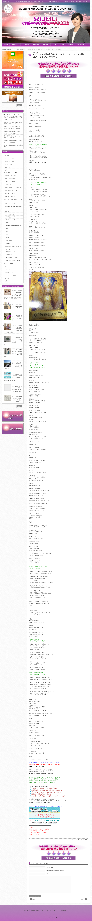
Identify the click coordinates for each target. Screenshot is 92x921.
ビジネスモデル (9, 272)
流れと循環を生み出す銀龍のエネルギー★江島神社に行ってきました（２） (17, 399)
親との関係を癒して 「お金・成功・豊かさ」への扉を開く (13, 136)
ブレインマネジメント (11, 249)
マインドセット (9, 266)
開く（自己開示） (10, 240)
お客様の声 (36, 44)
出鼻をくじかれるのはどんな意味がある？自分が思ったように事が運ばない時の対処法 (13, 365)
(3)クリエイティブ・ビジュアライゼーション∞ (13, 200)
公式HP (6, 44)
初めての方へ (15, 44)
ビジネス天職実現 (8, 263)
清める (7, 237)
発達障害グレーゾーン (11, 217)
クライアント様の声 (17, 49)
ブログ (54, 44)
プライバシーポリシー (52, 910)
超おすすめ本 (8, 167)
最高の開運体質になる (10, 196)
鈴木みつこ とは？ (9, 161)
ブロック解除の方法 (10, 178)
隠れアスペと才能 (10, 220)
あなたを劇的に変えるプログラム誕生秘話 (13, 145)
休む (7, 234)
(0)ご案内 (9, 49)
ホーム (26, 910)
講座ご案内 (46, 44)
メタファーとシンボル (10, 203)
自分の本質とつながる (10, 193)
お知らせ (7, 170)
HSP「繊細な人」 (10, 214)
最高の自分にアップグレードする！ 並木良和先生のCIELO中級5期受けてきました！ (13, 341)
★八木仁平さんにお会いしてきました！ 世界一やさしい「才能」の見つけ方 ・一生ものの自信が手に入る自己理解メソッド (13, 117)
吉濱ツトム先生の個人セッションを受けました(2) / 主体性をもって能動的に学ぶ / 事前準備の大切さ (13, 329)
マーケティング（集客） (11, 275)
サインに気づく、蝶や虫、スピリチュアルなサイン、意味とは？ (17, 317)
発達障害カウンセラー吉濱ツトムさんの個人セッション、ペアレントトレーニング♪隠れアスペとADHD (13, 377)
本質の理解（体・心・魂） (11, 190)
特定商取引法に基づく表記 (37, 910)
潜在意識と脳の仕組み (10, 175)
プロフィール (25, 44)
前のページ (34, 899)
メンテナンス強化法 (10, 181)
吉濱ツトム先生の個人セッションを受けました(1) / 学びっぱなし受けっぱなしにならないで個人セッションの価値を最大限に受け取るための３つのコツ (13, 295)
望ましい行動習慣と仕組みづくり (13, 225)
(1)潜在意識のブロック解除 (10, 173)
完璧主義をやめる (10, 254)
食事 (7, 228)
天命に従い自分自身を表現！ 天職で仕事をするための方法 (13, 141)
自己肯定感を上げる (11, 252)
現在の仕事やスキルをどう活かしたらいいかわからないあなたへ (13, 132)
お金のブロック (10, 184)
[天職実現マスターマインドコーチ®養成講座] (8, 12)
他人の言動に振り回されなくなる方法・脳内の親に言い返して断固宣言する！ (17, 389)
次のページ (82, 899)
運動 (7, 231)
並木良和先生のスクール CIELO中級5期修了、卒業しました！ (13, 123)
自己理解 (7, 211)
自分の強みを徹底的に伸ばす (13, 260)
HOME (4, 49)
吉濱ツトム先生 (10, 222)
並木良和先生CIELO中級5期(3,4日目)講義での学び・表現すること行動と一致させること (13, 353)
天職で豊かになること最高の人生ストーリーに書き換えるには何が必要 (13, 127)
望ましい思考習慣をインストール (13, 246)
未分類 (5, 281)
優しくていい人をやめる (12, 257)
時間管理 (8, 243)
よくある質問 (8, 164)
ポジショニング (9, 269)
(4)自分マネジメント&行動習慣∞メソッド (13, 207)
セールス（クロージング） (11, 278)
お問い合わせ (80, 44)
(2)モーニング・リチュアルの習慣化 (13, 187)
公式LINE (70, 44)
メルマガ (62, 44)
